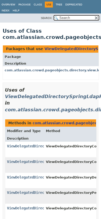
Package (24, 4)
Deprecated (73, 4)
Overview (8, 4)
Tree (59, 4)
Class (38, 4)
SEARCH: (46, 18)
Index (6, 10)
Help (16, 10)
